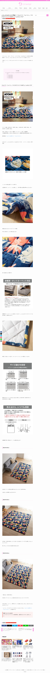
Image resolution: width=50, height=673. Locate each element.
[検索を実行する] (47, 15)
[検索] (47, 0)
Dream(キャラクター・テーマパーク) (10, 18)
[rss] (46, 0)
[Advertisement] (41, 24)
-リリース (4, 18)
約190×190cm (10, 76)
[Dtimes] (25, 4)
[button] (4, 625)
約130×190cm (10, 75)
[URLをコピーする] (31, 625)
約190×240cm (10, 77)
